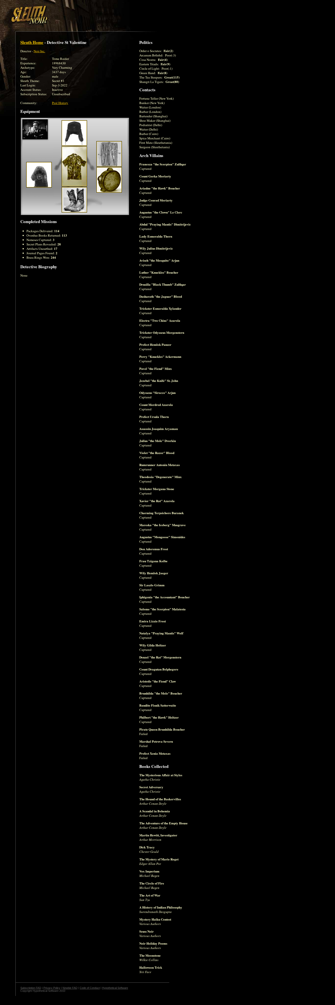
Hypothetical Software (115, 987)
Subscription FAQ (30, 987)
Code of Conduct (90, 987)
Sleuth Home (31, 42)
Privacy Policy (51, 987)
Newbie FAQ (70, 987)
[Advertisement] (85, 13)
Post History (60, 103)
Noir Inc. (39, 51)
